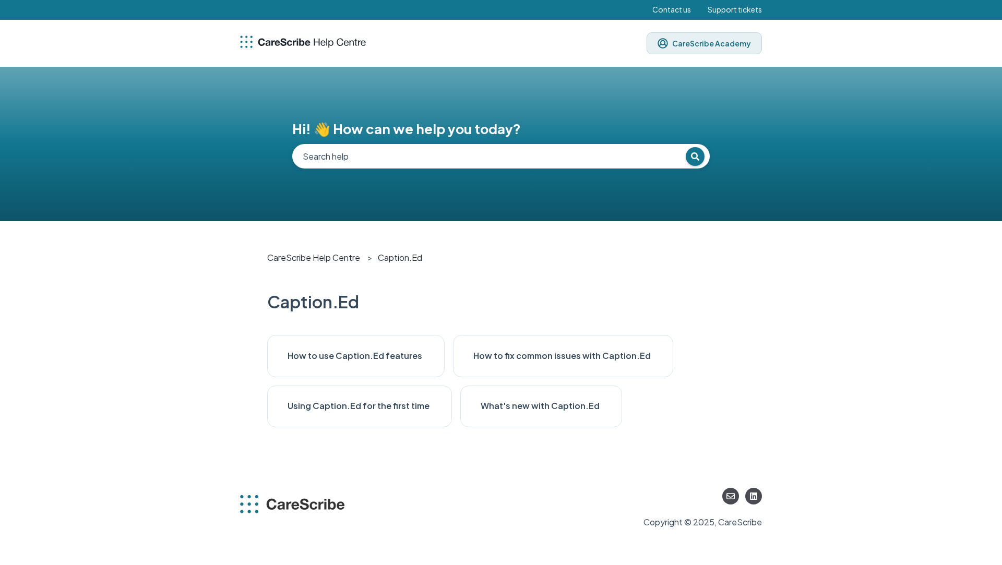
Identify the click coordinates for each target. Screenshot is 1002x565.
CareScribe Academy (711, 43)
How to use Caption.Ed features (356, 355)
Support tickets (735, 9)
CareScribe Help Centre (313, 257)
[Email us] (730, 496)
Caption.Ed (400, 257)
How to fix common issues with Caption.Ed (562, 355)
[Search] (695, 156)
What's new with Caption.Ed (541, 405)
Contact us (671, 9)
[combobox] (501, 156)
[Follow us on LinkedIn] (753, 496)
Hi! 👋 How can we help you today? (406, 128)
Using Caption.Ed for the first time (359, 405)
